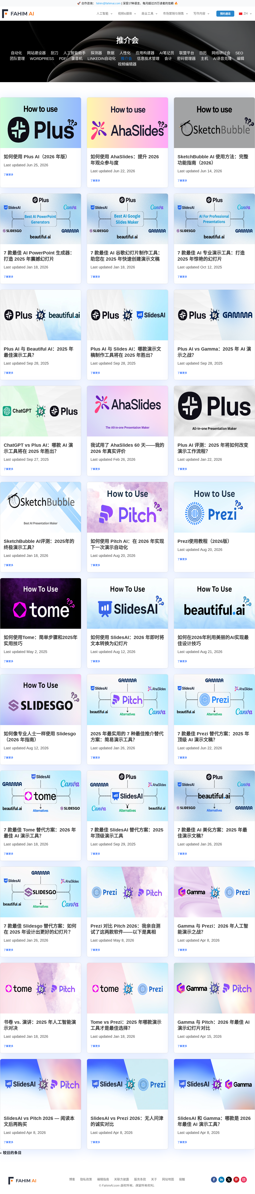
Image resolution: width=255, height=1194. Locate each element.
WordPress (42, 59)
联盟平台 (186, 53)
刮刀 (54, 53)
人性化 (125, 53)
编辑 (240, 59)
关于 (154, 1179)
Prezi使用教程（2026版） (205, 541)
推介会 (126, 59)
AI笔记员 (166, 53)
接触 (182, 1179)
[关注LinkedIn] (221, 1180)
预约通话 (225, 13)
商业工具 (147, 13)
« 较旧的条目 (11, 1153)
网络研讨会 (221, 53)
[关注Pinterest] (236, 1180)
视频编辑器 (127, 64)
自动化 (16, 53)
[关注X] (229, 1180)
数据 (110, 53)
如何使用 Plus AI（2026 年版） (37, 156)
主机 (204, 59)
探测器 (96, 53)
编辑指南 (103, 1179)
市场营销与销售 (173, 13)
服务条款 (140, 1179)
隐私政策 (86, 1179)
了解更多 (8, 175)
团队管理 (17, 59)
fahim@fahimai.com (108, 3)
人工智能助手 (74, 53)
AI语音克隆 (222, 59)
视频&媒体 (125, 13)
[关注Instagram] (244, 1180)
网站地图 (168, 1179)
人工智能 (102, 13)
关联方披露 (121, 1179)
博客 (72, 1179)
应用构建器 (145, 53)
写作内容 (199, 13)
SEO (239, 53)
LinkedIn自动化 (102, 59)
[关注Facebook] (214, 1180)
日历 (203, 53)
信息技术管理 (148, 59)
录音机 (77, 59)
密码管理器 (186, 59)
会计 (168, 59)
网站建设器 (36, 53)
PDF (62, 59)
